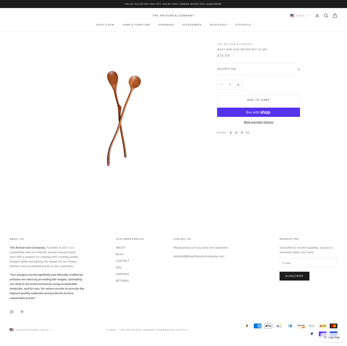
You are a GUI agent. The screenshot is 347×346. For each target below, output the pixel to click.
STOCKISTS (243, 24)
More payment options (258, 122)
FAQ (118, 267)
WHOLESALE (218, 24)
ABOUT (121, 247)
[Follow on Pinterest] (22, 312)
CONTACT (123, 260)
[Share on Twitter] (236, 132)
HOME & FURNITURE (136, 24)
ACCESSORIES (192, 24)
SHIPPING (122, 274)
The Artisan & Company (235, 44)
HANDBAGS (166, 24)
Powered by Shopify (172, 330)
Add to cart (258, 100)
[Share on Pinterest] (242, 132)
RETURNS (122, 280)
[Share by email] (247, 132)
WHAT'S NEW (105, 24)
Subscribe (294, 276)
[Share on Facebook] (230, 132)
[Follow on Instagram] (12, 312)
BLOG (119, 254)
